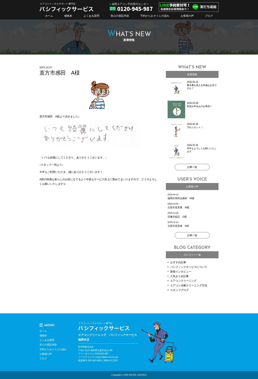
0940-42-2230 (110, 360)
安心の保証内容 (120, 15)
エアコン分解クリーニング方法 (188, 285)
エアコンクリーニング (183, 280)
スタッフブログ (179, 289)
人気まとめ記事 (179, 276)
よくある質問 (91, 15)
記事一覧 (192, 167)
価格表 (68, 15)
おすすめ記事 (178, 262)
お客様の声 (187, 15)
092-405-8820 (95, 360)
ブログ (209, 15)
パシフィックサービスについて (188, 266)
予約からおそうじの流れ (154, 15)
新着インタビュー (180, 271)
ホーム (49, 15)
